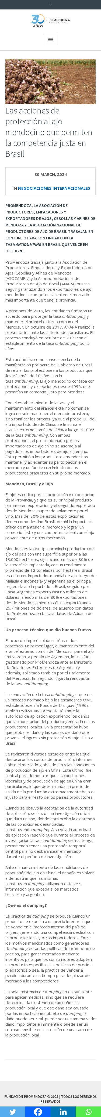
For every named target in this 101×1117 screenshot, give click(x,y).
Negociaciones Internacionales (54, 188)
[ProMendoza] (50, 21)
